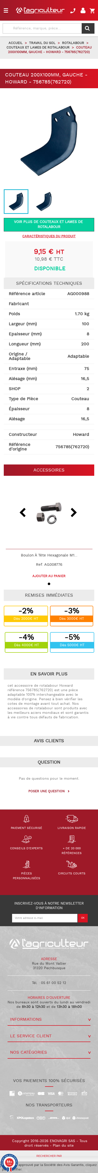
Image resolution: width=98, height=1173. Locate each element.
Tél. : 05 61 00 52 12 (49, 983)
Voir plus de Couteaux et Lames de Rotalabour (49, 224)
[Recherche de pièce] (88, 28)
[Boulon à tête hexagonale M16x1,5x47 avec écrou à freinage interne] (49, 513)
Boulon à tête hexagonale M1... (49, 555)
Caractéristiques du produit (49, 236)
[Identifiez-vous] (84, 12)
